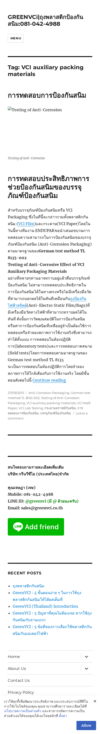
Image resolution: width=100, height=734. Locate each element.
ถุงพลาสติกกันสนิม (28, 585)
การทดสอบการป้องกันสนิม (47, 95)
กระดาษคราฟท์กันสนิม (60, 408)
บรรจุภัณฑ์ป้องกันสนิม (55, 413)
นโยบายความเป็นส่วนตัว (22, 711)
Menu (15, 38)
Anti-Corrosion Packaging (48, 393)
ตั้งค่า (63, 716)
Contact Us (19, 680)
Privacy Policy (21, 692)
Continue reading (49, 380)
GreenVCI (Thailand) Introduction (45, 606)
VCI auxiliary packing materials (51, 403)
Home (14, 656)
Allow (86, 725)
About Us (17, 668)
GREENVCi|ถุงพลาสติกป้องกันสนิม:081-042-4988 (45, 20)
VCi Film (26, 223)
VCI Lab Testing (31, 408)
